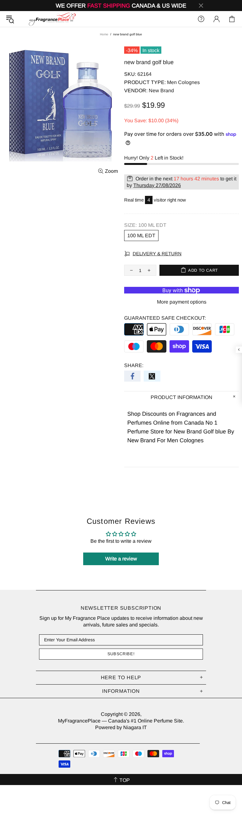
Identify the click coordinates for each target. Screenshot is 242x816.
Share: (133, 365)
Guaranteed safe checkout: (165, 318)
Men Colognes (183, 82)
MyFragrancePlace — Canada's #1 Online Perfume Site (52, 19)
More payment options (181, 302)
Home (104, 34)
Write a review (121, 558)
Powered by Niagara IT (121, 727)
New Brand (161, 90)
